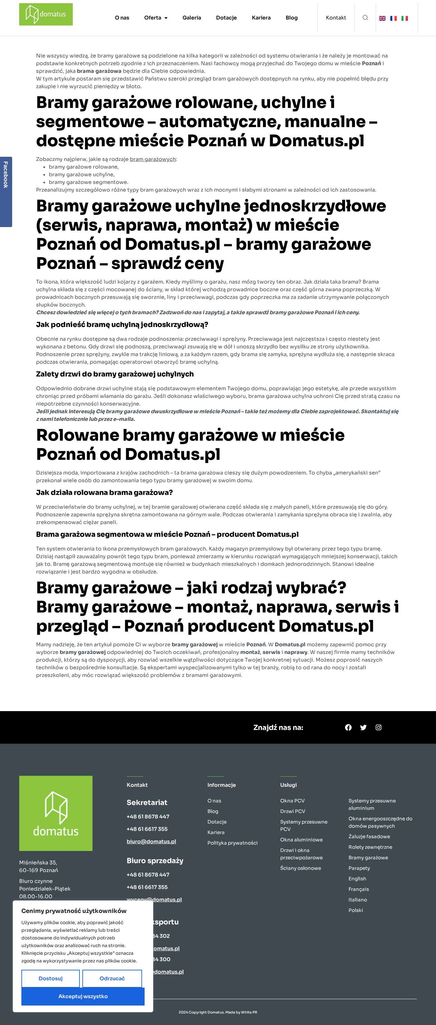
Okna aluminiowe (301, 840)
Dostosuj (51, 978)
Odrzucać (112, 978)
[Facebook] (348, 727)
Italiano (358, 900)
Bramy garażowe (368, 857)
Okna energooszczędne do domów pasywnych (380, 822)
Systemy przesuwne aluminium (372, 804)
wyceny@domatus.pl (154, 899)
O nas (122, 17)
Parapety (359, 868)
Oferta (152, 17)
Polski (356, 910)
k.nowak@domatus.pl (155, 971)
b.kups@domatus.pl (153, 948)
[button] (365, 18)
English (357, 879)
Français (359, 889)
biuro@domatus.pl (151, 841)
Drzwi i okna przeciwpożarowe (301, 854)
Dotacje (226, 17)
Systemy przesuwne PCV (303, 825)
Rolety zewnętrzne (370, 847)
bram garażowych (153, 159)
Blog (292, 17)
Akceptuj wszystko (83, 996)
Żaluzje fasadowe (369, 836)
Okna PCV (292, 801)
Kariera (261, 17)
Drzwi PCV (292, 811)
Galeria (192, 17)
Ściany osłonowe (300, 868)
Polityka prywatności (232, 843)
